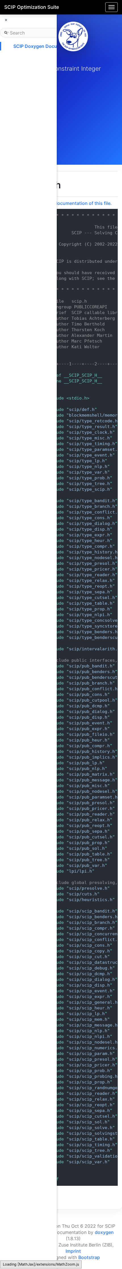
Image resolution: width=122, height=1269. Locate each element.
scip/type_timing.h (92, 443)
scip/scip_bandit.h (92, 911)
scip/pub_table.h (89, 854)
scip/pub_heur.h (88, 740)
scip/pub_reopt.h (89, 825)
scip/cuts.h (83, 894)
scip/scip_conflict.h (94, 939)
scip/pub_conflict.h (93, 688)
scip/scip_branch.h (92, 922)
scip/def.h (81, 409)
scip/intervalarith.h (94, 648)
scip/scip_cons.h (89, 945)
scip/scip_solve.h (90, 1127)
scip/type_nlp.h (88, 466)
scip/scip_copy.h (89, 951)
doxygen (104, 1232)
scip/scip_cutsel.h (92, 1116)
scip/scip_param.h (90, 1053)
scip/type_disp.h (89, 529)
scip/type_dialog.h (92, 523)
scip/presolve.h (88, 888)
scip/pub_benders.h (92, 671)
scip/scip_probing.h (93, 1076)
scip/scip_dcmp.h (89, 973)
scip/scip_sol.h (88, 1122)
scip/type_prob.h (89, 477)
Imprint (73, 1251)
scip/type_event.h (90, 455)
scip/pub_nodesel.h (92, 791)
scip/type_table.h (90, 603)
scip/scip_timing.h (92, 1144)
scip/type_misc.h (89, 438)
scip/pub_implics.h (92, 757)
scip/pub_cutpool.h (92, 700)
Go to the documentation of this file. (72, 203)
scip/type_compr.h (90, 546)
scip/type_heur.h (89, 540)
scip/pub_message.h (92, 780)
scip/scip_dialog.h (92, 979)
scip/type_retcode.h (93, 420)
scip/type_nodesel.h (93, 557)
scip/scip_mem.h (88, 1019)
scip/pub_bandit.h (90, 666)
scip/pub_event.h (89, 723)
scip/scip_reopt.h (90, 1104)
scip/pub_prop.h (88, 842)
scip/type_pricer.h (92, 569)
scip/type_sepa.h (89, 591)
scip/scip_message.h (93, 1025)
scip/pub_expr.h (88, 728)
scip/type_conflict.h (94, 512)
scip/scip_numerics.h (94, 1047)
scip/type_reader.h (92, 574)
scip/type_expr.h (89, 534)
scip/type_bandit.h (92, 500)
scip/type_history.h (93, 552)
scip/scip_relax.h (90, 1099)
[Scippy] (73, 36)
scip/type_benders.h (93, 631)
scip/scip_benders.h (93, 916)
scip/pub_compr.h (89, 745)
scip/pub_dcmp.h (88, 705)
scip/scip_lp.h (87, 1013)
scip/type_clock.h (90, 432)
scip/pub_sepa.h (88, 831)
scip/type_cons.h (89, 517)
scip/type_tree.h (89, 483)
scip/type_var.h (88, 472)
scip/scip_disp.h (89, 985)
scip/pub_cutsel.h (90, 837)
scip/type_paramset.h (94, 449)
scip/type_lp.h (87, 460)
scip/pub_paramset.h (93, 797)
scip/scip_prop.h (89, 1082)
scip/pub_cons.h (88, 694)
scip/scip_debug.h (90, 968)
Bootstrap (89, 1257)
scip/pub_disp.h (88, 717)
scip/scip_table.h (90, 1139)
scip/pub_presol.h (90, 802)
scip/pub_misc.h (88, 785)
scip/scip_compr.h (90, 928)
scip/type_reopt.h (90, 586)
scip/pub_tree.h (88, 859)
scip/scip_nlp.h (88, 1030)
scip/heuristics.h (90, 899)
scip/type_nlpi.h (89, 614)
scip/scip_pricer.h (92, 1065)
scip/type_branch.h (92, 506)
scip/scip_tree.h (89, 1150)
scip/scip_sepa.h (89, 1110)
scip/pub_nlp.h (87, 768)
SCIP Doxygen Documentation (46, 46)
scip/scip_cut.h (88, 956)
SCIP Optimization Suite (31, 7)
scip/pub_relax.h (89, 819)
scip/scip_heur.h (89, 1008)
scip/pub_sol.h (87, 848)
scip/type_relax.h (90, 580)
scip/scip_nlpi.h (89, 1036)
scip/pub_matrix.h (90, 774)
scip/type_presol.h (92, 563)
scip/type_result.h (92, 426)
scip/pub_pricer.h (90, 808)
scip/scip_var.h (88, 1161)
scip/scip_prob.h (89, 1070)
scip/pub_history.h (92, 751)
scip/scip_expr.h (89, 996)
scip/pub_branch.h (90, 683)
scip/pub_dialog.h (90, 711)
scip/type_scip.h (89, 489)
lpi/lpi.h (80, 871)
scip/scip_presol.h (92, 1059)
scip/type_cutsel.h (92, 597)
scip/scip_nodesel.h (93, 1042)
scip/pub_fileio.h (90, 734)
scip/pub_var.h (87, 865)
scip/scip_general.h (93, 1002)
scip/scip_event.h (90, 990)
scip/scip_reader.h (92, 1093)
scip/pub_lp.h (85, 762)
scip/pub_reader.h (90, 814)
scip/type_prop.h (89, 609)
